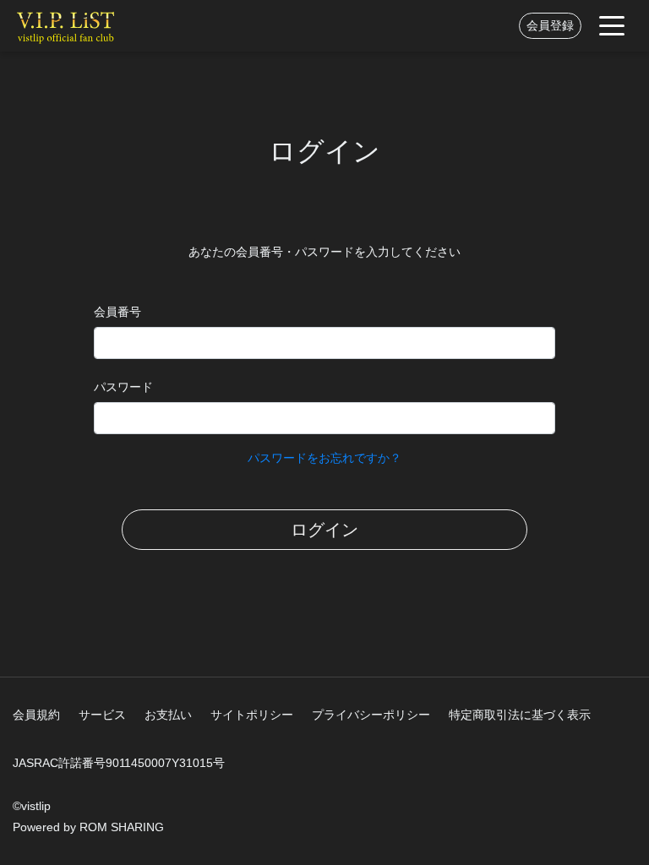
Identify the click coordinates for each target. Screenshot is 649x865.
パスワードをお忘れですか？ (324, 458)
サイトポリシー (251, 714)
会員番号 (117, 311)
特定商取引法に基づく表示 (520, 714)
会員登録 (550, 25)
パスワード (123, 387)
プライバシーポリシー (371, 714)
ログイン (324, 529)
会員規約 (36, 714)
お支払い (168, 714)
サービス (102, 714)
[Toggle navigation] (611, 26)
